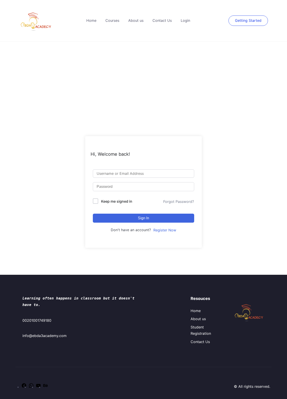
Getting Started (248, 20)
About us (136, 20)
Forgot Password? (178, 201)
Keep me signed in (116, 201)
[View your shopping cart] (226, 20)
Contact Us (162, 20)
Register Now (164, 230)
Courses (112, 20)
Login (185, 20)
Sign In (143, 218)
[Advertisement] (143, 75)
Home (91, 20)
